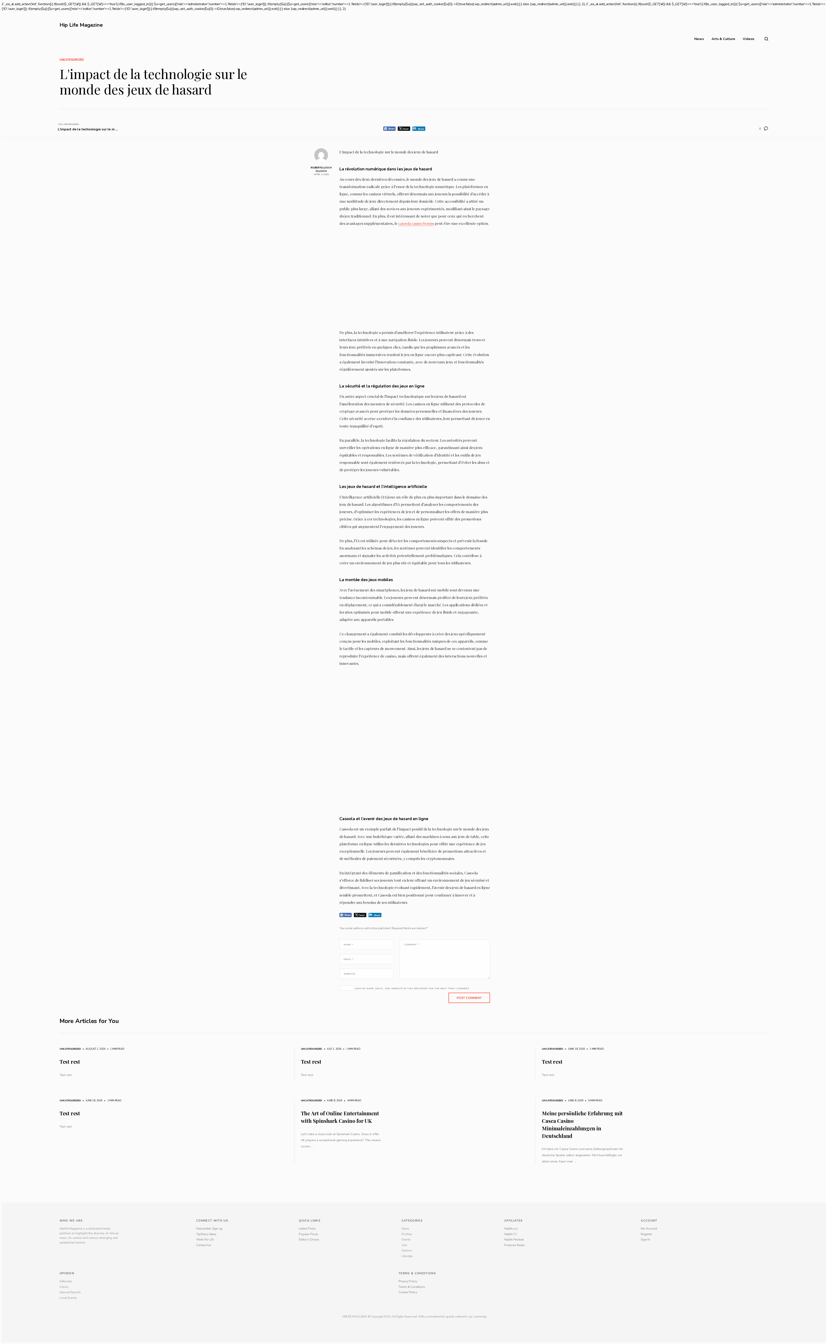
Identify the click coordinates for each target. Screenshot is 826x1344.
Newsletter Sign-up (209, 1228)
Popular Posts (308, 1234)
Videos (748, 39)
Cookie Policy (408, 1292)
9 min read (593, 1100)
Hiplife (508, 1228)
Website (349, 973)
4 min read (352, 1100)
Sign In (645, 1239)
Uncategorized (72, 60)
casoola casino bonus (416, 223)
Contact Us (203, 1245)
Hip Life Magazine (81, 25)
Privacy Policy (408, 1281)
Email (348, 959)
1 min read (115, 1049)
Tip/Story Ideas (206, 1234)
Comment (411, 944)
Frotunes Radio (514, 1245)
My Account (649, 1228)
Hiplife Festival (514, 1239)
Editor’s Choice (309, 1239)
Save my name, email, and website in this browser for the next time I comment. (412, 988)
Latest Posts (307, 1228)
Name (348, 944)
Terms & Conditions (412, 1287)
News (699, 39)
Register (646, 1234)
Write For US (205, 1239)
